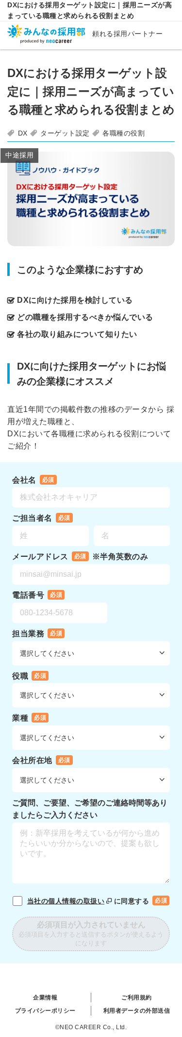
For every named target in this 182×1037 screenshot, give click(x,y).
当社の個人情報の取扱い (66, 901)
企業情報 (45, 997)
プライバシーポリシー (45, 1010)
